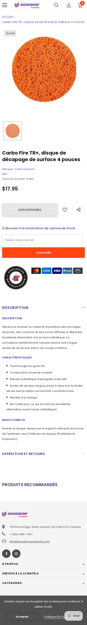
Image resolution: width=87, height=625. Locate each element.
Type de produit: (13, 179)
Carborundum (25, 169)
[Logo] (27, 5)
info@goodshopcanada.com (30, 541)
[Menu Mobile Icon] (4, 5)
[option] (43, 69)
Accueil (7, 17)
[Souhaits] (64, 209)
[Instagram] (16, 553)
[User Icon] (69, 5)
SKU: (5, 174)
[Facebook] (6, 553)
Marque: (8, 169)
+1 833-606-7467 (21, 534)
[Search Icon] (56, 5)
